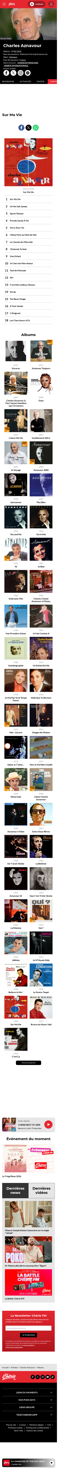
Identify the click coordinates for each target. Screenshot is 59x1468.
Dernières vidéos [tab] (41, 1190)
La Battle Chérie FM (14, 1298)
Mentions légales (36, 1425)
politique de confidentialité (14, 1347)
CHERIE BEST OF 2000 (29, 1124)
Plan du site (11, 1425)
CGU (49, 1425)
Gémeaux (13, 57)
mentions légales (28, 1345)
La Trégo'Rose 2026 (11, 1176)
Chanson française (27, 63)
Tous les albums (29, 1063)
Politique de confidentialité (37, 1427)
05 (15, 51)
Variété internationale (16, 66)
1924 (19, 51)
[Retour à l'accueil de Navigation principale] (11, 4)
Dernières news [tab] (15, 1190)
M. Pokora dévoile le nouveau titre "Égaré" (26, 1265)
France (23, 60)
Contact (22, 1425)
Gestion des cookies (34, 1430)
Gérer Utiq (18, 1430)
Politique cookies (15, 1427)
